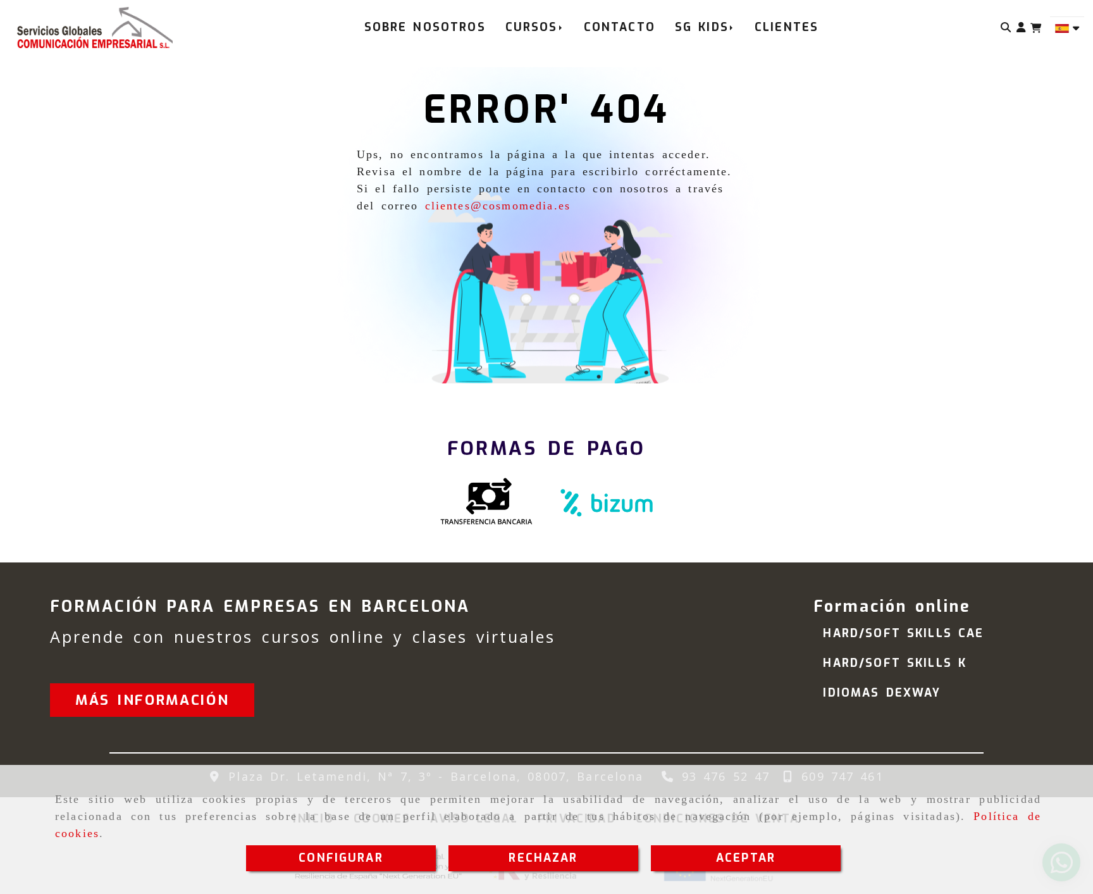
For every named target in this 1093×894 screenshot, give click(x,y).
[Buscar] (1006, 27)
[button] (1021, 27)
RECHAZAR (543, 858)
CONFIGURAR (341, 858)
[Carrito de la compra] (1036, 28)
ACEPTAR (745, 858)
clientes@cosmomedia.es (498, 205)
